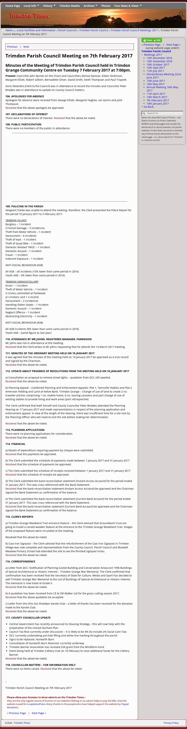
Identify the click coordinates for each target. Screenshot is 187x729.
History (47, 5)
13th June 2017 (156, 80)
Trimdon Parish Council (93, 30)
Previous (12, 46)
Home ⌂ (10, 30)
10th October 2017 (158, 64)
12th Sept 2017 (156, 67)
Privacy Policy (171, 722)
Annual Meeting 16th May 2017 (162, 88)
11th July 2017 (155, 71)
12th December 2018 (159, 58)
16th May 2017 (156, 84)
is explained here (36, 704)
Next (26, 46)
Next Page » (39, 713)
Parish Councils (67, 30)
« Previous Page (16, 713)
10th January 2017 (158, 103)
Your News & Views (126, 5)
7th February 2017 (158, 100)
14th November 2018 (159, 61)
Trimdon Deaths (70, 5)
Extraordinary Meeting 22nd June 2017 (164, 75)
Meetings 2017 (153, 54)
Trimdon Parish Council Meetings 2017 (134, 30)
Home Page (12, 5)
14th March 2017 (157, 97)
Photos (105, 5)
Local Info (30, 5)
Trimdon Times (22, 722)
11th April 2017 (156, 93)
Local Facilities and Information (36, 30)
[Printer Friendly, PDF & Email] (152, 41)
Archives (89, 5)
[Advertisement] (69, 169)
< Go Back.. (148, 106)
